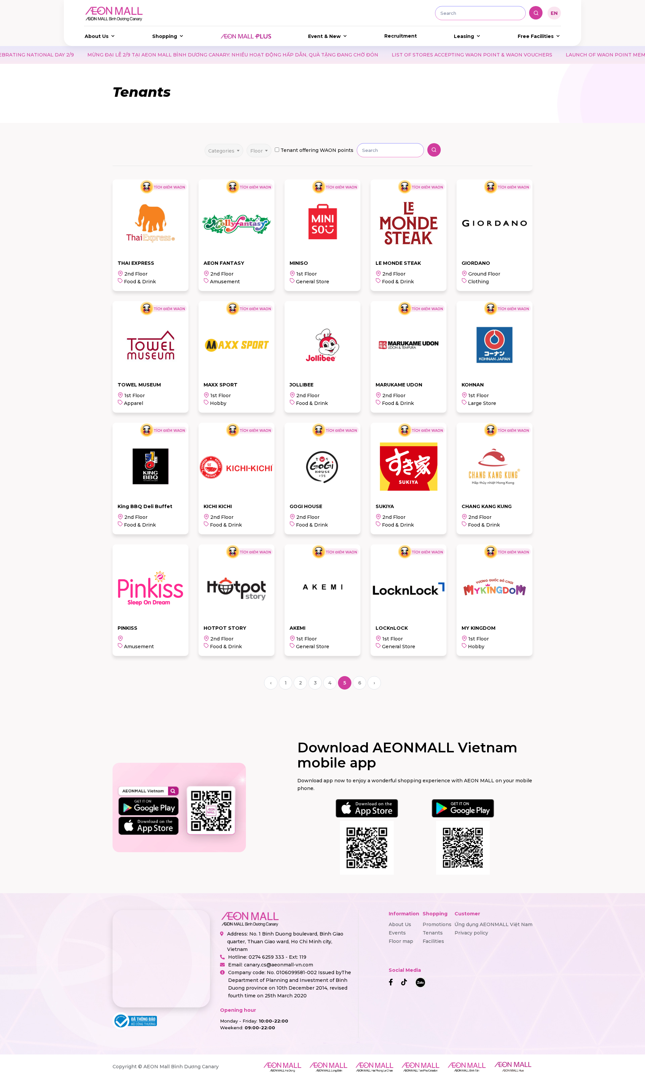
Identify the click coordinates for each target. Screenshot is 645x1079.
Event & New (324, 36)
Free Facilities (536, 36)
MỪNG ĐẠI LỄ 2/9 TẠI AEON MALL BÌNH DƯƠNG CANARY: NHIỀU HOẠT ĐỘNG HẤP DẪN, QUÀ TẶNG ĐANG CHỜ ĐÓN (162, 55)
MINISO (299, 263)
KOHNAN (473, 385)
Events (397, 933)
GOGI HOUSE (306, 506)
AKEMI (297, 628)
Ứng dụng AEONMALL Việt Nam (493, 924)
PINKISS (127, 628)
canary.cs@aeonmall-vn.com (278, 965)
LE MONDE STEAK (398, 263)
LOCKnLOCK (392, 628)
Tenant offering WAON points (317, 150)
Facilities (433, 941)
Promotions (437, 924)
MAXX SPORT (221, 385)
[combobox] (224, 148)
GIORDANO (476, 263)
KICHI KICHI (218, 506)
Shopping (164, 36)
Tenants (433, 933)
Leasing (464, 36)
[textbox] (224, 150)
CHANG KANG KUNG (487, 506)
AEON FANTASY (224, 263)
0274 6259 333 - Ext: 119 (277, 957)
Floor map (401, 941)
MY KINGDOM (479, 628)
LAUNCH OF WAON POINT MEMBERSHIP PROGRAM (561, 55)
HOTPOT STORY (225, 628)
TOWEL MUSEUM (139, 385)
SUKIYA (385, 506)
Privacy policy (471, 933)
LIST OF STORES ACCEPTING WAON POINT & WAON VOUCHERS (402, 55)
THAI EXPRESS (136, 263)
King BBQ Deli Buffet (145, 506)
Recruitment (400, 36)
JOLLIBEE (301, 385)
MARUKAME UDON (399, 385)
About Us (97, 36)
